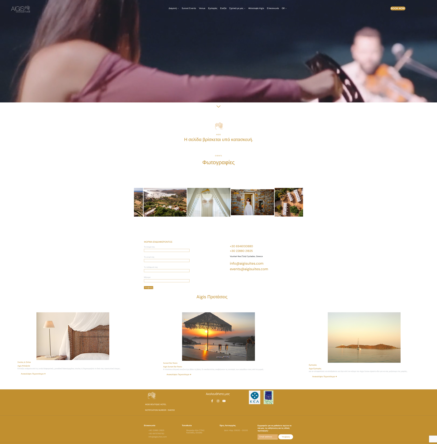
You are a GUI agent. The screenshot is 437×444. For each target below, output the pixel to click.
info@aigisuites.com (246, 263)
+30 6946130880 (241, 246)
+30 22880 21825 (241, 251)
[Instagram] (218, 400)
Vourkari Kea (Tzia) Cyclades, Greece (246, 256)
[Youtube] (223, 400)
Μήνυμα (147, 277)
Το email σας (149, 257)
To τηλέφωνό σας (151, 267)
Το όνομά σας (149, 247)
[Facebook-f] (212, 400)
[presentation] (138, 206)
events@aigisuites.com (249, 269)
